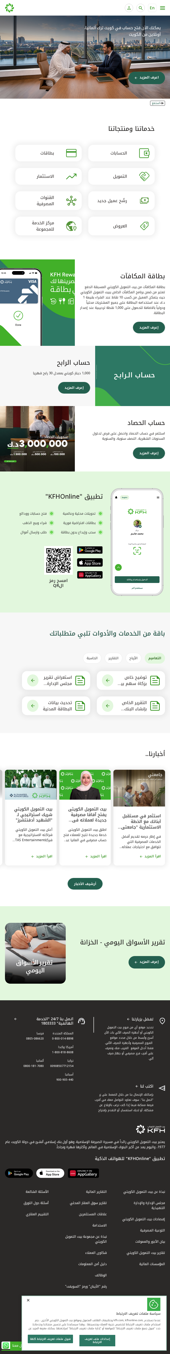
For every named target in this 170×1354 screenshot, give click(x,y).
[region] (94, 1323)
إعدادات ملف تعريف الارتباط (97, 1340)
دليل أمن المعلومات (92, 1264)
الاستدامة (99, 1225)
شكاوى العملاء (96, 1253)
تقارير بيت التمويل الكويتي (146, 1253)
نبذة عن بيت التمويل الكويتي (144, 1191)
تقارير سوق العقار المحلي (88, 1203)
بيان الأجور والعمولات (150, 1241)
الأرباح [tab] (133, 658)
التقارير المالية (96, 1191)
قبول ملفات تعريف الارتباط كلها (50, 1339)
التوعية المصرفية (152, 1230)
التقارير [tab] (113, 658)
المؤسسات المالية (152, 1264)
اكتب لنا (146, 1086)
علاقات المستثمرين (93, 1214)
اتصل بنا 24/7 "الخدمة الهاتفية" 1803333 (54, 1021)
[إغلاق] (28, 1300)
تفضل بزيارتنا (142, 1019)
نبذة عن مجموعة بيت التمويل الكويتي (86, 1239)
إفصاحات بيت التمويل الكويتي (143, 1219)
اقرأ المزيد (152, 856)
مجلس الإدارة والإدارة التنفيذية (149, 1205)
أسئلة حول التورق (36, 1203)
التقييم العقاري (37, 1214)
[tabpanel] (85, 693)
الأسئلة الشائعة (37, 1191)
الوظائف (101, 1275)
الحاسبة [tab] (92, 658)
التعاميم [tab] (154, 658)
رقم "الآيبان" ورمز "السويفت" (86, 1286)
